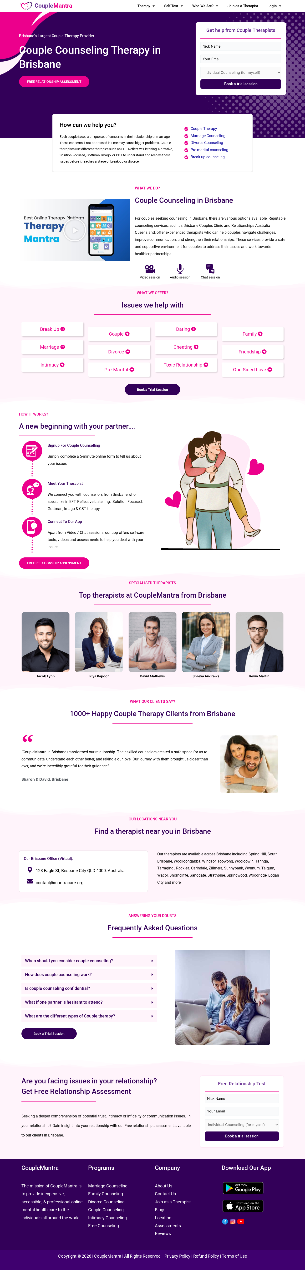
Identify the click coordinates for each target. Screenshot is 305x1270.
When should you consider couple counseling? (69, 960)
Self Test (171, 6)
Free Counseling (103, 1225)
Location (163, 1217)
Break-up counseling (208, 157)
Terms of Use (234, 1256)
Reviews (163, 1233)
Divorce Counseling (207, 142)
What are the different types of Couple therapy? (70, 1015)
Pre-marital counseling (209, 150)
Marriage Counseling (208, 136)
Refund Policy (206, 1256)
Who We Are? (203, 6)
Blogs (160, 1209)
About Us (163, 1185)
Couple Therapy (204, 128)
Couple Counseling (106, 1209)
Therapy (143, 6)
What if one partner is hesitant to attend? (64, 1002)
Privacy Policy (177, 1256)
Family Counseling (105, 1193)
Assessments (168, 1225)
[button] (74, 230)
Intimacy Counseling (107, 1217)
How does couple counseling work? (58, 974)
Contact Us (165, 1193)
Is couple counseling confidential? (57, 988)
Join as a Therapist (243, 6)
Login (272, 6)
